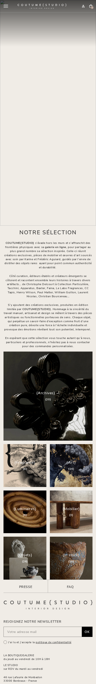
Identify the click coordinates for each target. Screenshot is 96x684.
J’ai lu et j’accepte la (39, 642)
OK (87, 631)
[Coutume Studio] (41, 6)
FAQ (70, 586)
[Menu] (6, 6)
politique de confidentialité (53, 642)
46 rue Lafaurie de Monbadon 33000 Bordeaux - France (22, 679)
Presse (25, 586)
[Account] (83, 6)
